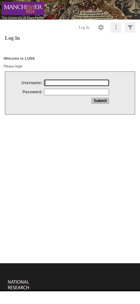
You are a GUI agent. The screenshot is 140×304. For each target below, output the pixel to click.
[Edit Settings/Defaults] (101, 27)
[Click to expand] (130, 27)
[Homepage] (70, 10)
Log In (84, 27)
